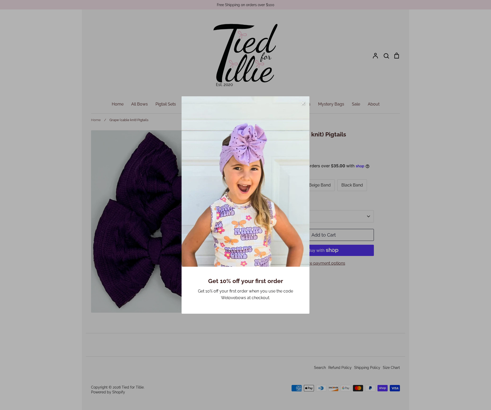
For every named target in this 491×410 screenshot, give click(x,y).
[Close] (303, 102)
